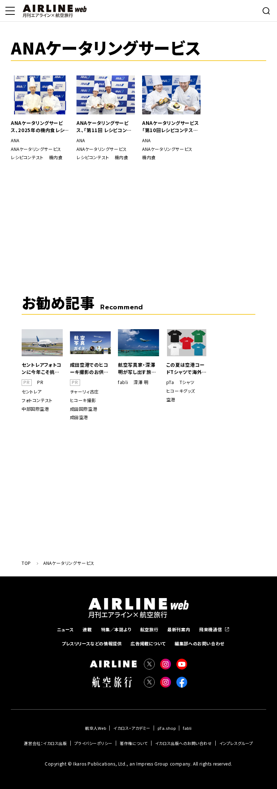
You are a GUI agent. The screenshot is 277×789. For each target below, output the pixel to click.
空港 (170, 399)
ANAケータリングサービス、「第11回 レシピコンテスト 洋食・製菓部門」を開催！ (104, 126)
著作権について (134, 743)
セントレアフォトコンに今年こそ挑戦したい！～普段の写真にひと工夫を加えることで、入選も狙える (42, 368)
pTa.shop (167, 728)
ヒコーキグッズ (180, 391)
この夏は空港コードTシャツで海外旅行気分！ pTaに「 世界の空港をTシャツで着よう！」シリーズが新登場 (186, 368)
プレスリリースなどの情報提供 (92, 643)
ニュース (65, 629)
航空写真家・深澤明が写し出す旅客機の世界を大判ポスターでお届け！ (137, 368)
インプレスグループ (236, 743)
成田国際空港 (83, 409)
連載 (87, 629)
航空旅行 (149, 629)
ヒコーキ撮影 (83, 400)
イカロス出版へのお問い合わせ (183, 743)
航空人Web (95, 728)
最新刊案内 (178, 629)
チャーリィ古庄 (84, 391)
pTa (170, 382)
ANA (15, 140)
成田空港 (79, 417)
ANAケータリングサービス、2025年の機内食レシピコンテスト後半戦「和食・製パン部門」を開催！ (40, 126)
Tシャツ (187, 382)
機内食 (56, 157)
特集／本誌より (116, 629)
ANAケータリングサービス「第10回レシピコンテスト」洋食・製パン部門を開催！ (171, 126)
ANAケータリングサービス (36, 149)
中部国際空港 (35, 409)
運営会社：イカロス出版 (45, 743)
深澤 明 (140, 382)
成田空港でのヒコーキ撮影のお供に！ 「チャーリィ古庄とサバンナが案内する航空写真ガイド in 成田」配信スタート (89, 368)
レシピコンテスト (27, 157)
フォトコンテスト (37, 400)
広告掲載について (148, 643)
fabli (123, 382)
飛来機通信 (210, 629)
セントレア (32, 391)
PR (40, 382)
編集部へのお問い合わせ (199, 643)
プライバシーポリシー (93, 743)
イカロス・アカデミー (131, 728)
